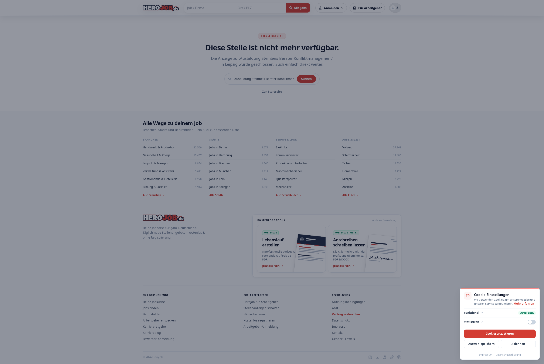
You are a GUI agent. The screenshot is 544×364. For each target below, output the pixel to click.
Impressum (485, 354)
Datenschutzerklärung (508, 354)
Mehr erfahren (524, 304)
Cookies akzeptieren (500, 334)
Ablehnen (518, 344)
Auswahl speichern (481, 344)
